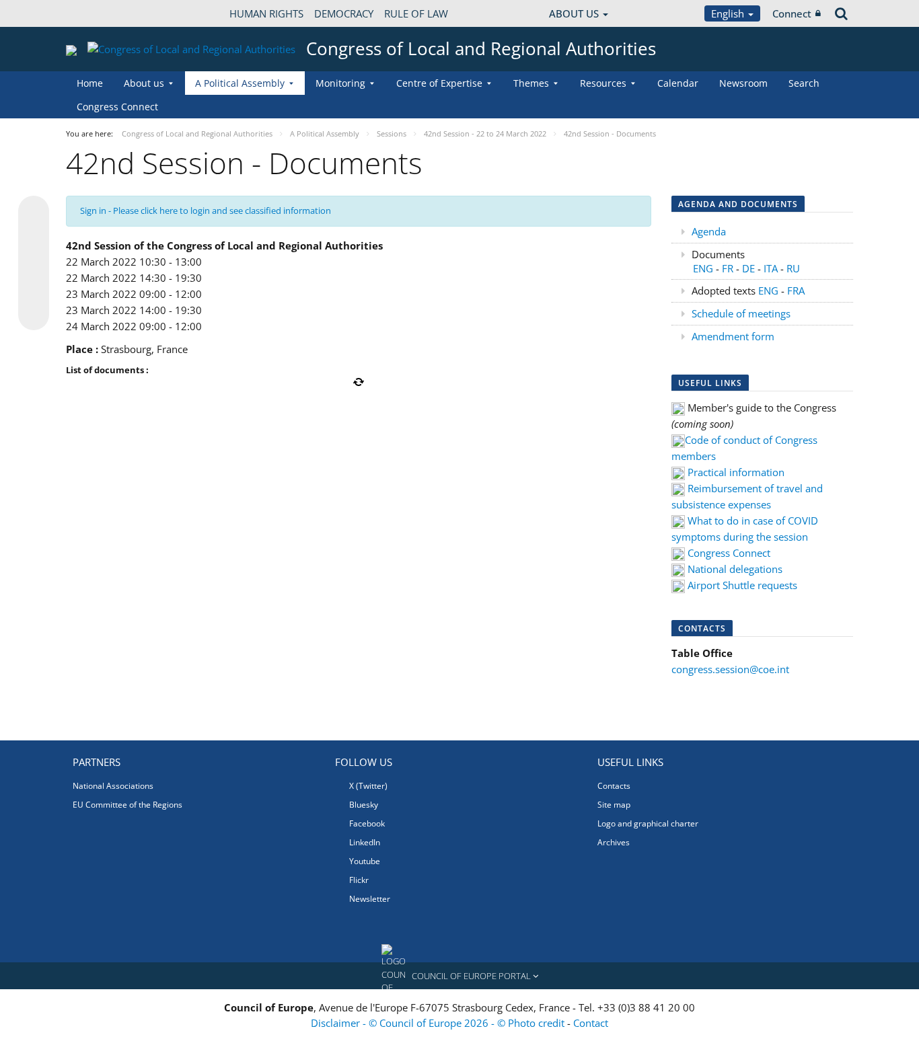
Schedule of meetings (741, 313)
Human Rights (266, 13)
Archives (613, 842)
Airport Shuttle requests (742, 585)
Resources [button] (603, 83)
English (729, 13)
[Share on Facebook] (34, 264)
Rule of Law (416, 13)
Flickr (359, 880)
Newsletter (369, 898)
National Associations (113, 786)
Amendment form (733, 336)
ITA (769, 268)
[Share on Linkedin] (34, 289)
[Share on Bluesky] (34, 212)
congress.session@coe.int (730, 669)
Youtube (364, 861)
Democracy (343, 13)
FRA (796, 290)
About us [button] (144, 83)
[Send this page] (34, 315)
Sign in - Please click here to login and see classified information (205, 210)
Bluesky (363, 804)
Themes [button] (531, 83)
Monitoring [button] (340, 83)
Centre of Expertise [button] (439, 83)
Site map (613, 804)
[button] (459, 975)
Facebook (367, 823)
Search (803, 83)
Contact (590, 1023)
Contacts (613, 786)
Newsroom (743, 83)
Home (90, 83)
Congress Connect (117, 106)
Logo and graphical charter (647, 823)
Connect (791, 13)
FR (729, 268)
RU (793, 268)
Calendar (677, 83)
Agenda (709, 231)
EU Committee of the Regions (127, 804)
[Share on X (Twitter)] (34, 238)
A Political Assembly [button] (240, 83)
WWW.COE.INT (99, 13)
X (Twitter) (368, 786)
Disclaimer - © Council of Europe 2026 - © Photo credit (439, 1023)
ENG (703, 268)
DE (748, 268)
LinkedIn (364, 842)
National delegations (735, 569)
